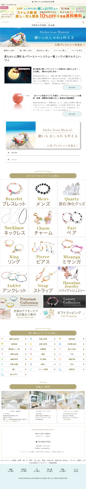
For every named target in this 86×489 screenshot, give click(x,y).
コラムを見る (76, 470)
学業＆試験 (14, 364)
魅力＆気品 (72, 349)
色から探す (37, 470)
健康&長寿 (14, 359)
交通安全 (72, 369)
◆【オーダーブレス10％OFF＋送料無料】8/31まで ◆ (62, 2)
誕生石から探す (24, 470)
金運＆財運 (43, 344)
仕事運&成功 (71, 344)
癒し (14, 369)
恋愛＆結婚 (14, 354)
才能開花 (43, 349)
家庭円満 (72, 359)
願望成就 (72, 339)
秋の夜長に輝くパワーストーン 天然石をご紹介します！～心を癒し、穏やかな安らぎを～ (56, 70)
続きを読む (72, 87)
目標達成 (14, 344)
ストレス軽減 (43, 369)
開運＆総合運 (14, 339)
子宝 (71, 354)
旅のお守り (14, 374)
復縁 (43, 354)
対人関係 (43, 359)
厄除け (43, 364)
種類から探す (11, 470)
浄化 (71, 364)
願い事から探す (50, 470)
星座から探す (63, 470)
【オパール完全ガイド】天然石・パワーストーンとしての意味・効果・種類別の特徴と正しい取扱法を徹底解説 (57, 96)
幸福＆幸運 (43, 339)
